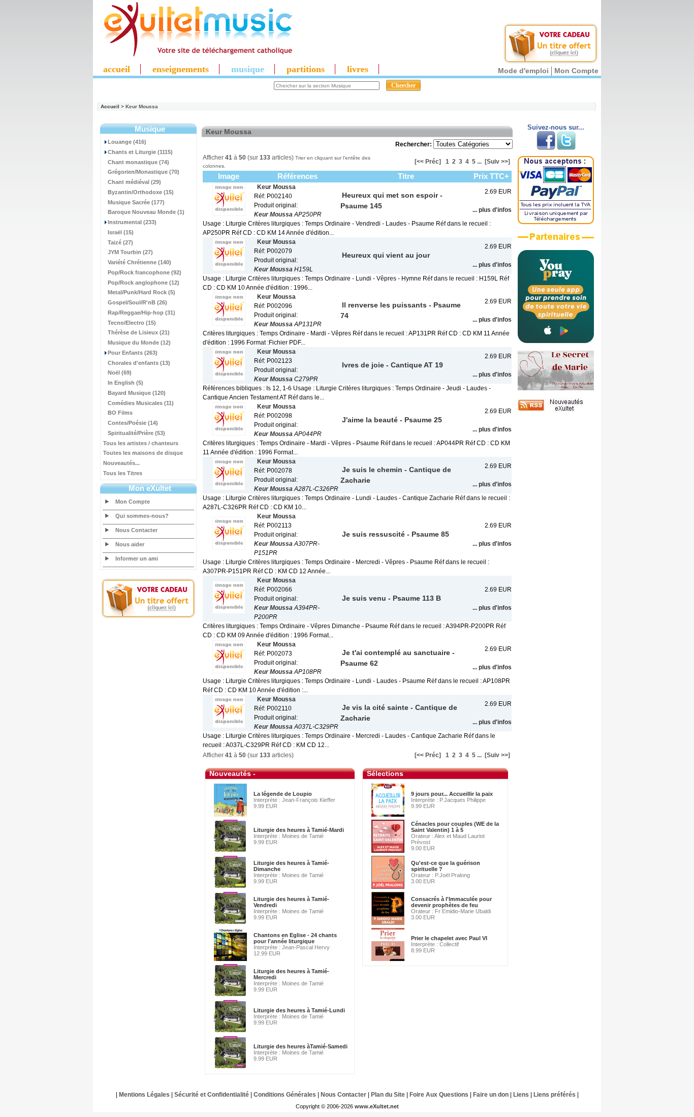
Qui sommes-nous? (142, 516)
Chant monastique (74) (138, 162)
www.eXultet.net (377, 1106)
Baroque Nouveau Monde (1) (146, 212)
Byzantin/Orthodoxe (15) (141, 192)
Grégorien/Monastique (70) (143, 172)
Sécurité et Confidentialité (211, 1094)
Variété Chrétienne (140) (139, 262)
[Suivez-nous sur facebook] (546, 147)
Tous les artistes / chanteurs (140, 443)
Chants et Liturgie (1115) (140, 152)
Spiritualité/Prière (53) (136, 433)
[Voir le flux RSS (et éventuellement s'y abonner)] (556, 410)
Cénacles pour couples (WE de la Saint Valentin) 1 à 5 (455, 827)
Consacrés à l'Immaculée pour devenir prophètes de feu (451, 902)
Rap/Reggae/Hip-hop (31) (141, 312)
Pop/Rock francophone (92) (144, 272)
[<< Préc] (428, 161)
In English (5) (125, 383)
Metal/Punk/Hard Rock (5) (141, 292)
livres (357, 69)
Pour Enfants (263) (132, 353)
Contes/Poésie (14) (133, 423)
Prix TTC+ (491, 176)
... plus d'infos (492, 209)
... (479, 161)
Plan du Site (388, 1094)
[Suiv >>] (497, 161)
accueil (116, 69)
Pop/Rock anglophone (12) (143, 283)
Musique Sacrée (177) (136, 202)
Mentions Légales (144, 1094)
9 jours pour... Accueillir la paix (452, 794)
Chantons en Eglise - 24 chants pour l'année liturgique (295, 938)
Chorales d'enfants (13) (139, 363)
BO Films (120, 413)
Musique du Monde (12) (139, 342)
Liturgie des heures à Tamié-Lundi (299, 1010)
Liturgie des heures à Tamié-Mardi (299, 830)
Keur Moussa (273, 214)
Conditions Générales (285, 1094)
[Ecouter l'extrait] (556, 240)
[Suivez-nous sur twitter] (566, 147)
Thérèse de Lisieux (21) (139, 332)
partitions (306, 69)
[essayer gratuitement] (550, 62)
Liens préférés (554, 1094)
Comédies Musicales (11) (141, 403)
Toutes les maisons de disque (143, 453)
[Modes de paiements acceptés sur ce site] (556, 222)
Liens (521, 1094)
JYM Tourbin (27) (130, 252)
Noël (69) (120, 372)
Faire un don (491, 1094)
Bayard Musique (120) (137, 393)
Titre (406, 176)
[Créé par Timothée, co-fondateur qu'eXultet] (556, 341)
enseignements (180, 69)
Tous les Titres (122, 473)
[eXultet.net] (193, 54)
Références (297, 176)
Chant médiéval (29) (134, 182)
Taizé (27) (120, 242)
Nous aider (129, 544)
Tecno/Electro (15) (132, 323)
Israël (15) (121, 232)
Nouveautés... (121, 463)
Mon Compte (576, 71)
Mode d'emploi (523, 71)
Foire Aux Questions (438, 1094)
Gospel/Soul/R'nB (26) (137, 302)
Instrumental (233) (132, 222)
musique (247, 69)
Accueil (110, 106)
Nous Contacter (136, 530)
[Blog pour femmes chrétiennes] (556, 388)
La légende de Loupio (283, 794)
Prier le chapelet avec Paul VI (449, 938)
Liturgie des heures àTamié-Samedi (301, 1046)
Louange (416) (127, 142)
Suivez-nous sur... (555, 127)
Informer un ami (136, 558)
